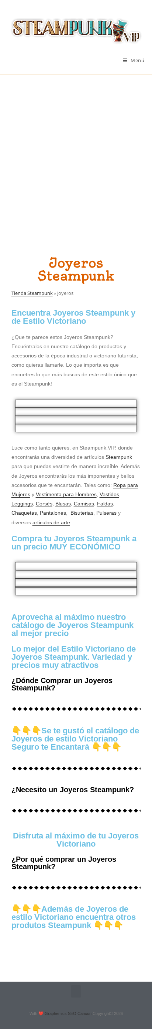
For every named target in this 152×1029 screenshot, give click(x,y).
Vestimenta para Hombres (66, 494)
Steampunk (119, 457)
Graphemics (56, 1013)
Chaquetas (24, 513)
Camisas (84, 504)
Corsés (44, 504)
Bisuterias (81, 513)
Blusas (63, 504)
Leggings (22, 504)
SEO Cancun (79, 1013)
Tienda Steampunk (32, 293)
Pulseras (106, 513)
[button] (76, 991)
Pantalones (53, 513)
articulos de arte (51, 522)
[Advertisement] (76, 154)
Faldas (105, 504)
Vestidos (109, 494)
